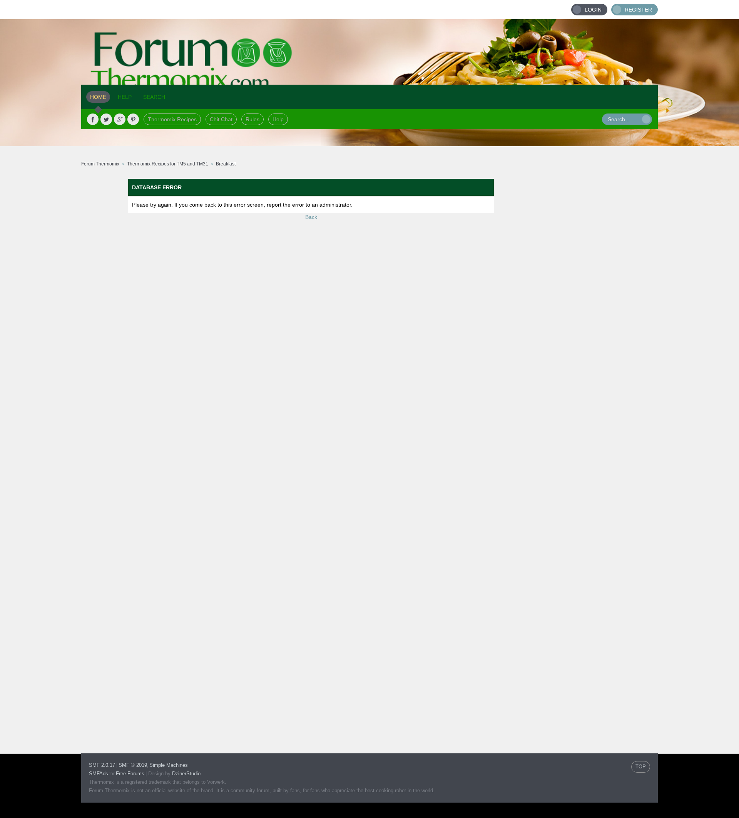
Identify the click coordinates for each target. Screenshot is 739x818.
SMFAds (98, 773)
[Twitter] (106, 119)
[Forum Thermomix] (369, 52)
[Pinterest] (133, 119)
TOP (640, 767)
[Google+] (119, 119)
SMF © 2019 (133, 765)
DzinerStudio (186, 773)
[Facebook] (93, 119)
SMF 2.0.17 (102, 765)
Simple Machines (168, 765)
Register (638, 10)
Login (593, 10)
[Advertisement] (599, 294)
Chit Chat (221, 119)
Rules (252, 119)
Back (311, 217)
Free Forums (130, 773)
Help (278, 119)
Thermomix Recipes (172, 119)
